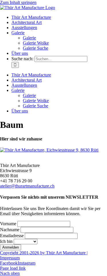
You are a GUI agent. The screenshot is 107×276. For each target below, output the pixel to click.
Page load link (13, 268)
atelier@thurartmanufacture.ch (27, 186)
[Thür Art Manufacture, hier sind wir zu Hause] (49, 150)
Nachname (9, 229)
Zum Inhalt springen (18, 2)
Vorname (8, 223)
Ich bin (6, 241)
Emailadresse (12, 235)
